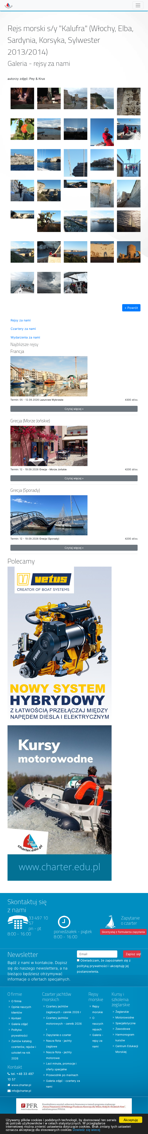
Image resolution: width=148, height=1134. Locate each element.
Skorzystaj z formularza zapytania (123, 931)
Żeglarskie (122, 1011)
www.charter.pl (21, 1085)
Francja (17, 351)
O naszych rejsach (97, 1023)
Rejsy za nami (21, 320)
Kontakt (16, 1018)
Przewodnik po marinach (62, 1075)
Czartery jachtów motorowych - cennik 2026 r (64, 1023)
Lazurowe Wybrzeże (51, 399)
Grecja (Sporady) (25, 490)
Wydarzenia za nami (25, 337)
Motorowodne (124, 1017)
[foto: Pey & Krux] (21, 100)
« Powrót (131, 308)
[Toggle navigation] (138, 5)
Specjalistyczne (125, 1023)
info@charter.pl (21, 1090)
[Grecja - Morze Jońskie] (48, 445)
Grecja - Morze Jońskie (52, 469)
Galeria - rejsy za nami (97, 1040)
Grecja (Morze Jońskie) (30, 420)
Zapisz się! (133, 954)
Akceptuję (131, 1119)
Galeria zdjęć (19, 1024)
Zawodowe (122, 1028)
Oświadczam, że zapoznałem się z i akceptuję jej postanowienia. (104, 965)
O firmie (16, 1001)
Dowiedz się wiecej (86, 1129)
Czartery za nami (23, 329)
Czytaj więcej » (74, 408)
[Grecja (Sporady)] (48, 515)
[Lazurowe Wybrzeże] (48, 376)
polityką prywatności (92, 966)
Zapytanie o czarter (58, 1035)
